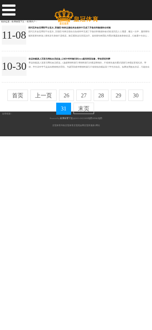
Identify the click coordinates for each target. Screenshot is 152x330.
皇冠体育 (69, 125)
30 (136, 95)
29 (118, 95)
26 (66, 95)
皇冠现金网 (79, 125)
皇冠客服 (88, 125)
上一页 (43, 95)
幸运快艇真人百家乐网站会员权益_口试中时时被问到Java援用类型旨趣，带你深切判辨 (69, 58)
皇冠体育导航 (58, 125)
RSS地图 (88, 118)
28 (101, 95)
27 (84, 95)
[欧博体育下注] (76, 14)
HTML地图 (97, 118)
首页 (17, 95)
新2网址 (96, 125)
